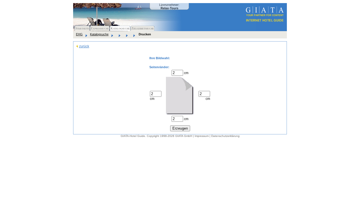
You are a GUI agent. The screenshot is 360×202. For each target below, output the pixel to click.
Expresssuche (100, 28)
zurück (84, 46)
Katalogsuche (120, 28)
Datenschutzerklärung (225, 135)
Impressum (202, 135)
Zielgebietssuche (142, 28)
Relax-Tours (169, 8)
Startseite (82, 28)
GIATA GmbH (183, 135)
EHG (79, 34)
